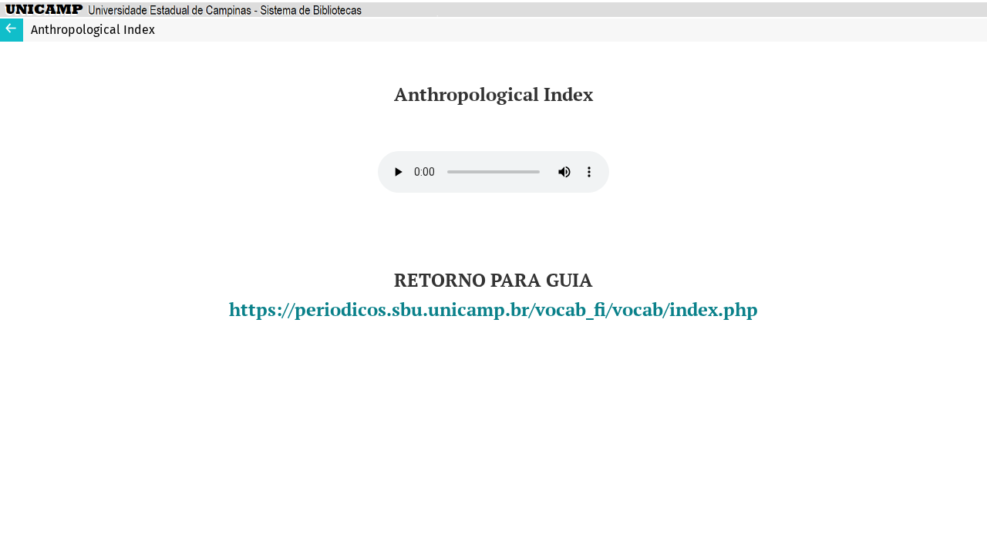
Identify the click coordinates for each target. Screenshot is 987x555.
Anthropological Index (93, 29)
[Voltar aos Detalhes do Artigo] (11, 30)
